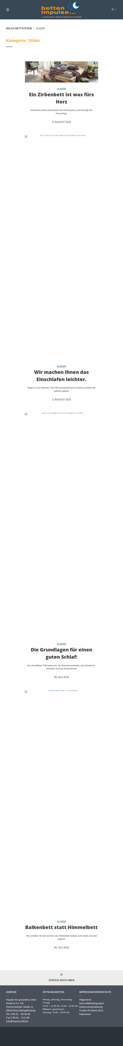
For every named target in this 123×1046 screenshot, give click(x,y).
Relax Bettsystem (19, 28)
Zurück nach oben (62, 980)
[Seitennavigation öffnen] (13, 9)
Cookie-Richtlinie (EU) (91, 1010)
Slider (61, 89)
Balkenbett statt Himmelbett (61, 927)
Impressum (85, 1014)
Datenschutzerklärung (91, 1007)
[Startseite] (61, 9)
